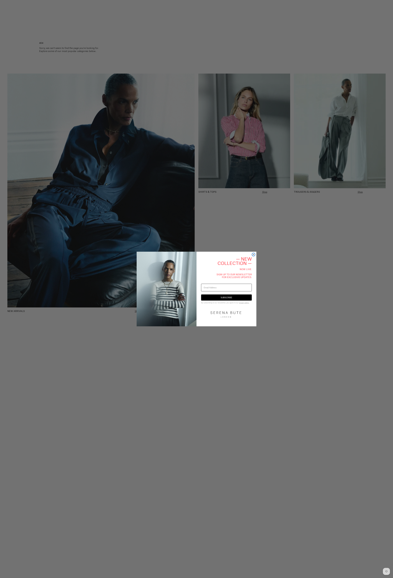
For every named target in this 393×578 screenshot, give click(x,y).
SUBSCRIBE (226, 297)
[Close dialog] (253, 254)
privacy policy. (244, 303)
